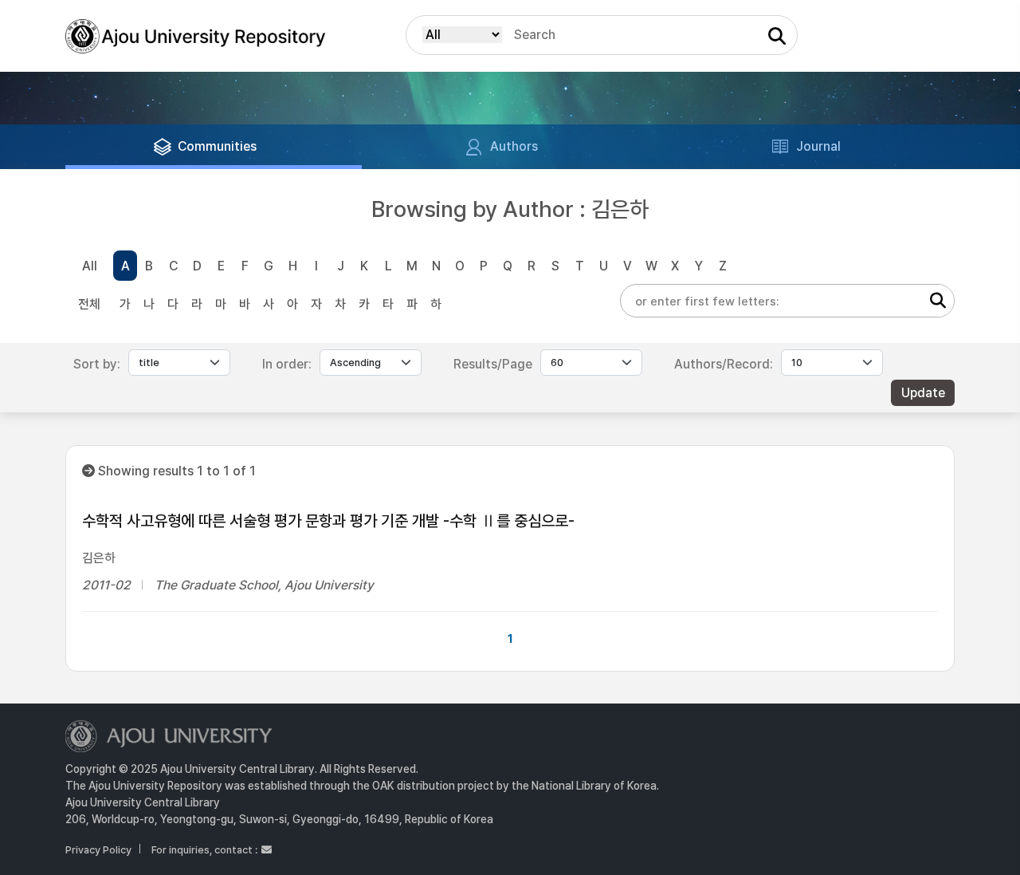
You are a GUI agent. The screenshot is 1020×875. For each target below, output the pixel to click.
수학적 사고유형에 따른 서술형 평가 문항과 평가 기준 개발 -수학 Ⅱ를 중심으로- (328, 520)
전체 (89, 304)
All (89, 266)
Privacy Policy (98, 850)
